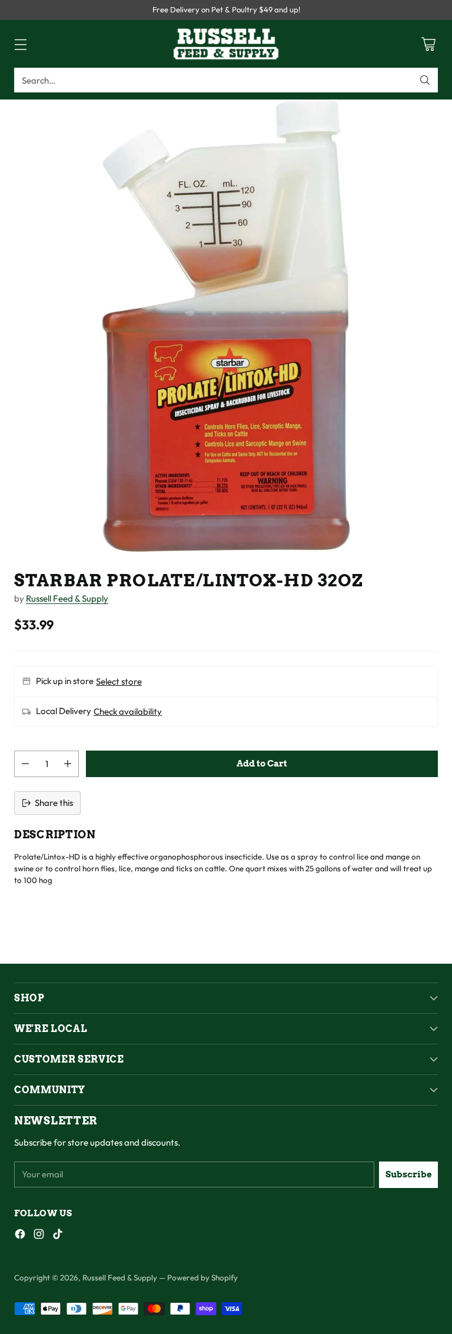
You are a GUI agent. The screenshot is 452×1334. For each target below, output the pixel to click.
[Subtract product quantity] (25, 763)
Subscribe (408, 1174)
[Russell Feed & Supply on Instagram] (39, 1236)
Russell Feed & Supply (67, 598)
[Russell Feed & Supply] (226, 43)
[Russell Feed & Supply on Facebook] (20, 1236)
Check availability (128, 711)
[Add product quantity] (67, 763)
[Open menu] (20, 44)
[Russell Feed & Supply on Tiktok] (58, 1236)
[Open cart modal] (428, 44)
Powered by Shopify (202, 1277)
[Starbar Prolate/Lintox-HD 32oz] (226, 325)
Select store (119, 681)
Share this (54, 802)
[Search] (425, 80)
